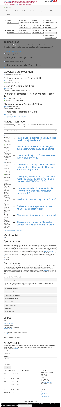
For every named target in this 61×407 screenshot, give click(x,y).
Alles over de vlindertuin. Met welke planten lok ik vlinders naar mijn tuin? (35, 223)
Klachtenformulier (45, 393)
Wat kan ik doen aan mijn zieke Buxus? (36, 199)
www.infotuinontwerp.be (9, 339)
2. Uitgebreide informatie (11, 288)
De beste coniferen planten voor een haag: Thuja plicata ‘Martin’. (35, 207)
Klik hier (16, 348)
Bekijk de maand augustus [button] (13, 51)
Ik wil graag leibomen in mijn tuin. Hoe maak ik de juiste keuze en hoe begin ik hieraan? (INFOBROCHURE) (36, 179)
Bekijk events (8, 1)
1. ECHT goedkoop (10, 280)
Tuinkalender (33, 11)
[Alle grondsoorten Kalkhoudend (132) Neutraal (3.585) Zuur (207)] (38, 33)
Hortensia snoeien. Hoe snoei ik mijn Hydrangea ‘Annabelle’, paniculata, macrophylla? (35, 191)
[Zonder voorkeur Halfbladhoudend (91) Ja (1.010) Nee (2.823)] (51, 22)
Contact (8, 14)
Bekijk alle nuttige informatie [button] (13, 230)
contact (16, 4)
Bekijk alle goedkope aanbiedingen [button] (15, 117)
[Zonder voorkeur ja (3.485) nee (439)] (38, 27)
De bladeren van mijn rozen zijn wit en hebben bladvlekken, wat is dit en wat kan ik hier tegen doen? (36, 167)
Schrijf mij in (7, 367)
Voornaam (6, 356)
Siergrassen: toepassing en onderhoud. (36, 215)
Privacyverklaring (45, 396)
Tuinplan (52, 11)
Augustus (16, 45)
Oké (20, 405)
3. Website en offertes (10, 292)
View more (6, 60)
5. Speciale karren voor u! (11, 298)
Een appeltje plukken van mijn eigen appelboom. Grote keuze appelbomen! (36, 147)
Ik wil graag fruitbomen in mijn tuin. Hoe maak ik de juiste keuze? (36, 139)
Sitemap (43, 395)
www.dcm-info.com (8, 323)
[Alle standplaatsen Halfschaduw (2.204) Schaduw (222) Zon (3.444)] (25, 33)
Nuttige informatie (43, 11)
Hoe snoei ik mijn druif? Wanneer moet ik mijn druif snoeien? (36, 156)
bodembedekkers (48, 251)
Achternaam (7, 361)
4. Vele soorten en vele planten (13, 295)
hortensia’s (45, 270)
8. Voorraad (8, 308)
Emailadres (6, 351)
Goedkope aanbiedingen (21, 11)
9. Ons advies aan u (10, 311)
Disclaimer (43, 392)
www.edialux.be (7, 334)
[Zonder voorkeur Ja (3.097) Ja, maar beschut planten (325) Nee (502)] (25, 27)
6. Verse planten (9, 302)
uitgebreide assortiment (9, 255)
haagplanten (23, 265)
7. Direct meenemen (10, 305)
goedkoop (27, 250)
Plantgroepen (9, 11)
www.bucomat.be (8, 328)
